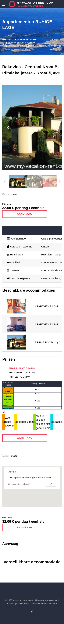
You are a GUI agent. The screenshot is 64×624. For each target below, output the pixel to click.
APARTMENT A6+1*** (21, 368)
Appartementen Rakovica (49, 46)
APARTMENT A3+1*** (21, 372)
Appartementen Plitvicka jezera (19, 46)
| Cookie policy (22, 603)
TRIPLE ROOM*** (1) (47, 342)
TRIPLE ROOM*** (19, 376)
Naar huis (6, 39)
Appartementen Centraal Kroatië (20, 42)
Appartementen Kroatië (25, 39)
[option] (32, 127)
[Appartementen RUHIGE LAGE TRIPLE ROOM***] (16, 342)
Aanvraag (24, 214)
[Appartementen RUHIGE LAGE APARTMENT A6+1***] (16, 306)
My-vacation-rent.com (35, 4)
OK (51, 484)
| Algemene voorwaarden (45, 600)
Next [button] (56, 127)
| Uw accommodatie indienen (43, 603)
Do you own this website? (19, 484)
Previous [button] (8, 127)
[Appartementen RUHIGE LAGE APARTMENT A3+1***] (16, 324)
